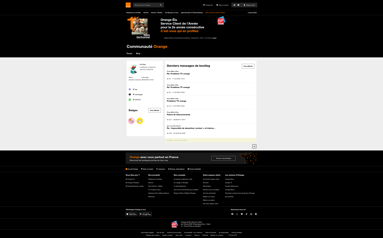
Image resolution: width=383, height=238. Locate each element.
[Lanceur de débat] (140, 121)
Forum (129, 53)
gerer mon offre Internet (174, 126)
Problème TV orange (176, 101)
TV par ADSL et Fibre (173, 71)
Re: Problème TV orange (178, 73)
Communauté (147, 46)
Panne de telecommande (178, 114)
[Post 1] (131, 121)
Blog (138, 53)
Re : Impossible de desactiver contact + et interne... (191, 128)
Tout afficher (154, 110)
